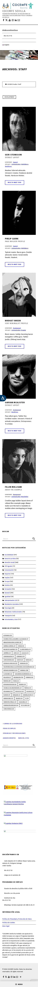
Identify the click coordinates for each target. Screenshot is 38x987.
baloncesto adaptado (10, 649)
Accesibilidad (9, 555)
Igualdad (8, 596)
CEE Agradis (8, 566)
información (18, 677)
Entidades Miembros (10, 670)
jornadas (29, 677)
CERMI (16, 653)
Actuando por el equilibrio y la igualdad (15, 639)
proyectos (19, 691)
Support (15, 162)
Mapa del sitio (23, 738)
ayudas (21, 646)
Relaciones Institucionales (13, 612)
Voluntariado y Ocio (11, 619)
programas (8, 691)
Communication (15, 164)
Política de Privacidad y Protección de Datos (17, 919)
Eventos (7, 585)
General (7, 593)
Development (9, 97)
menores (7, 681)
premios (27, 688)
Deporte (7, 574)
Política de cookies (8, 922)
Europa (7, 581)
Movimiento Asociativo (12, 604)
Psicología (8, 608)
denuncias (24, 663)
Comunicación (9, 570)
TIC (27, 698)
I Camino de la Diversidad (12, 723)
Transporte (8, 615)
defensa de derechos (10, 663)
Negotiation (24, 496)
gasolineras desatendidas (23, 673)
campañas (7, 653)
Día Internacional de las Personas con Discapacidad (18, 666)
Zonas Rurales (8, 708)
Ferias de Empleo (9, 728)
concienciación (8, 656)
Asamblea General (9, 646)
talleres (19, 698)
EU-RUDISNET (7, 673)
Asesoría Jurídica (10, 558)
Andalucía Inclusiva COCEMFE (12, 642)
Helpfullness (24, 164)
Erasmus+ (24, 670)
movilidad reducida (9, 684)
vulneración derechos (10, 705)
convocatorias (8, 659)
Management (17, 494)
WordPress (8, 166)
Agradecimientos (9, 738)
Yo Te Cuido (25, 705)
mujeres (22, 684)
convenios (21, 656)
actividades (7, 635)
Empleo (7, 578)
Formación (8, 589)
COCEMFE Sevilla (14, 11)
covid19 (20, 659)
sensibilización (28, 695)
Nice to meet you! (14, 182)
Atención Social (9, 562)
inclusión (7, 677)
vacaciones (23, 702)
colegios (25, 653)
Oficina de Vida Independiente (12, 688)
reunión (6, 695)
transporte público (9, 702)
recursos (30, 691)
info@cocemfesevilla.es (10, 30)
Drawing (23, 330)
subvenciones (8, 698)
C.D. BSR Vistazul (25, 649)
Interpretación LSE (11, 600)
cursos (28, 659)
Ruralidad (16, 695)
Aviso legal (5, 926)
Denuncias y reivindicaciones (14, 733)
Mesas (16, 681)
